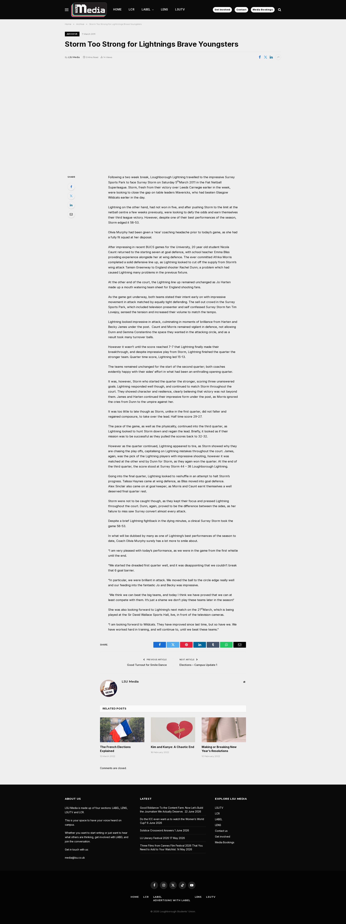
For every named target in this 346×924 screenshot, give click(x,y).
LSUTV (180, 9)
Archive (72, 34)
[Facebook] (71, 186)
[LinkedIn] (71, 205)
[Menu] (66, 10)
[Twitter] (71, 195)
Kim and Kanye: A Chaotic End (172, 747)
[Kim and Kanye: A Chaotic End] (173, 729)
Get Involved (222, 9)
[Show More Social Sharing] (278, 57)
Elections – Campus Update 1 (198, 665)
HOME (117, 9)
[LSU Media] (89, 9)
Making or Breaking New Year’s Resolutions (219, 749)
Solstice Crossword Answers (157, 830)
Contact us (221, 830)
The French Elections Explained (115, 749)
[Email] (71, 214)
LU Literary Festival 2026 (154, 838)
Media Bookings (263, 9)
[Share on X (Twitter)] (265, 57)
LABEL (146, 9)
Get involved (222, 836)
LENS (164, 9)
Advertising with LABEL (171, 900)
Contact (241, 9)
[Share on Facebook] (259, 57)
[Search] (279, 10)
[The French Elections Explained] (122, 729)
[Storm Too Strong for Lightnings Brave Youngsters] (173, 117)
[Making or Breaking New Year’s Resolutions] (224, 729)
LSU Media (74, 57)
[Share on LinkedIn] (271, 57)
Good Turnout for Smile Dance (147, 665)
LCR (131, 9)
